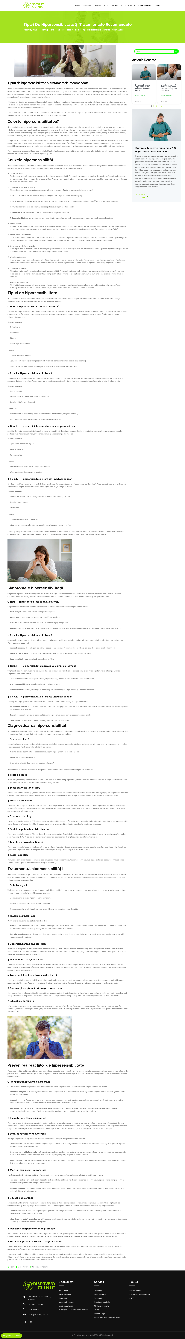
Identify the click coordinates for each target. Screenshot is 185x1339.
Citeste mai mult (140, 196)
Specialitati (87, 5)
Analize (98, 5)
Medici (106, 5)
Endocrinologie (99, 1314)
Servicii (115, 5)
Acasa (77, 5)
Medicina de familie (66, 1306)
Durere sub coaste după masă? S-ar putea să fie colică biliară (142, 87)
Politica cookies (135, 1290)
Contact (157, 5)
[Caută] (176, 51)
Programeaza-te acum (11, 1336)
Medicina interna (65, 1294)
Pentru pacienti (144, 5)
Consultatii (63, 1298)
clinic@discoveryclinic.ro (38, 1314)
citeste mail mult (141, 95)
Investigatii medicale (66, 1302)
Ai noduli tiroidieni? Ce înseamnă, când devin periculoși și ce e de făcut (169, 87)
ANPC (131, 1298)
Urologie (97, 1310)
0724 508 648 (34, 1309)
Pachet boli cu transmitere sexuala (107, 1318)
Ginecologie (63, 1290)
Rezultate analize (128, 5)
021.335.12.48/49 (35, 1304)
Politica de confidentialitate (139, 1294)
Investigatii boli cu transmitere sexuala (73, 1310)
